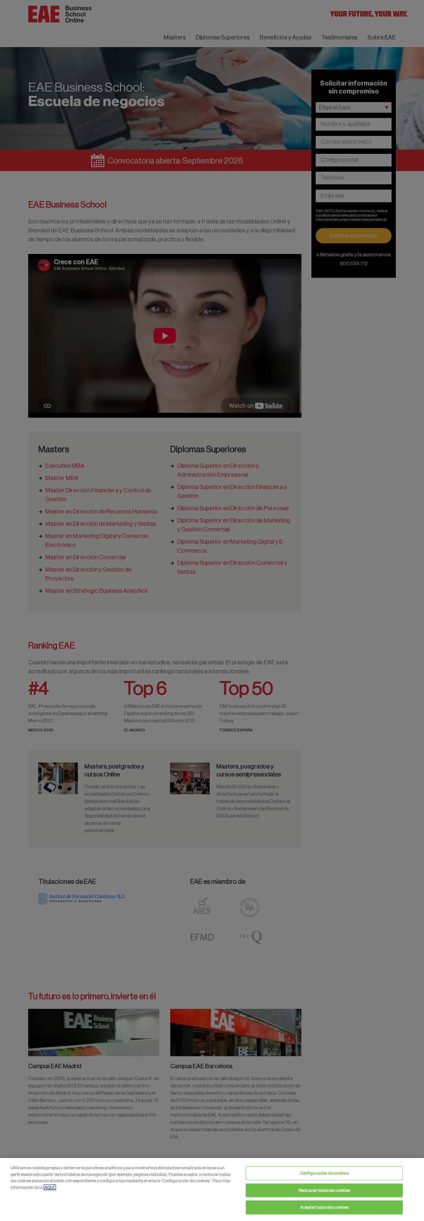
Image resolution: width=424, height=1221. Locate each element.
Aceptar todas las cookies (324, 1207)
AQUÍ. (49, 1187)
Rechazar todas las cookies (324, 1190)
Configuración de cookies (324, 1173)
